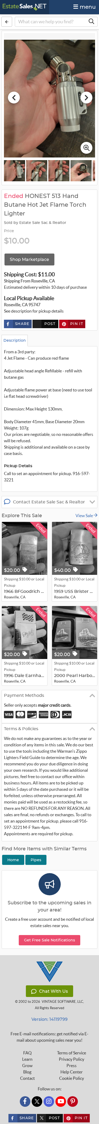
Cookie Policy (71, 1078)
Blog (27, 1071)
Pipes (36, 859)
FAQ (27, 1052)
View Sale (85, 515)
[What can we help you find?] (91, 22)
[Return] (6, 22)
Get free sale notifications (49, 940)
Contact (27, 1078)
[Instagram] (49, 1101)
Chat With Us (53, 991)
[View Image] (14, 170)
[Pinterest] (72, 1101)
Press (72, 1065)
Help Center (71, 1071)
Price (9, 231)
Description (14, 340)
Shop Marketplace (29, 259)
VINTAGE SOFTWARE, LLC (62, 1002)
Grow (27, 1065)
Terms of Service (71, 1052)
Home (13, 859)
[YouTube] (60, 1101)
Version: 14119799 (49, 1019)
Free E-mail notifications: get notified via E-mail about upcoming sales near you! (49, 1036)
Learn (27, 1059)
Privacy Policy (71, 1059)
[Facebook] (25, 1101)
